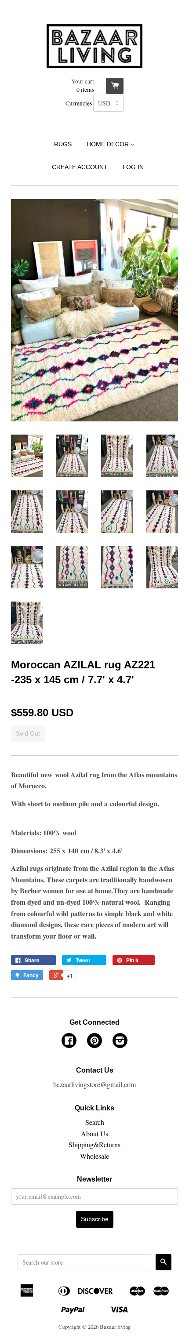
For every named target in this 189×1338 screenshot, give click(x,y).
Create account (80, 166)
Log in (133, 166)
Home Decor (109, 144)
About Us (94, 1133)
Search (94, 1122)
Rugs (63, 144)
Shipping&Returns (94, 1144)
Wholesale (94, 1155)
